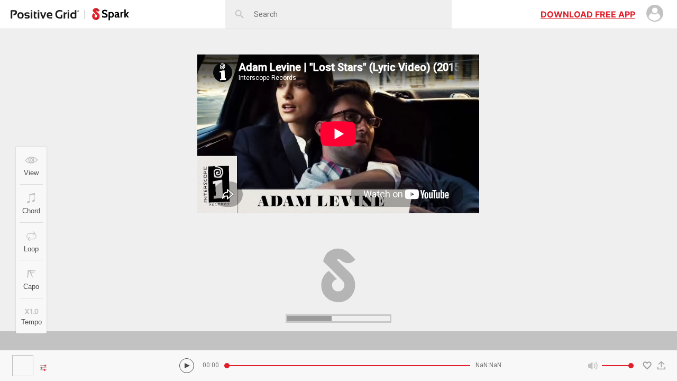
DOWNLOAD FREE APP (588, 14)
